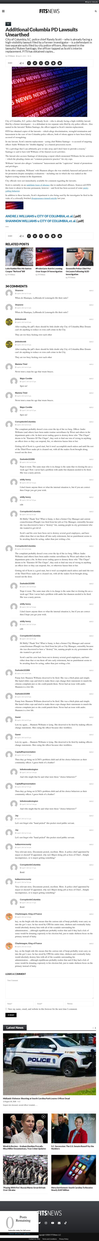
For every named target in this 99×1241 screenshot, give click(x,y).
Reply (91, 290)
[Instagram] (47, 1223)
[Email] (60, 1223)
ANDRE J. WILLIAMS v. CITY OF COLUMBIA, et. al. (39, 216)
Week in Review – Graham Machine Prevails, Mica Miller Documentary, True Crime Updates (24, 1147)
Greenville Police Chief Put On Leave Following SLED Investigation (78, 271)
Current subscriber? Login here (19, 1233)
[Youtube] (54, 1223)
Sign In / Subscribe (92, 2)
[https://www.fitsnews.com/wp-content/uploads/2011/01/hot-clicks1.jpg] (14, 210)
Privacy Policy (63, 1239)
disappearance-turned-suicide (44, 198)
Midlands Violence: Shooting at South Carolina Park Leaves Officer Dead (36, 1098)
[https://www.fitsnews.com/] (49, 1213)
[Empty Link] (93, 1027)
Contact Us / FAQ (34, 1239)
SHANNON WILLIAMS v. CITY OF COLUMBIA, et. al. (40, 221)
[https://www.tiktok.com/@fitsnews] (65, 1223)
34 (30, 56)
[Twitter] (41, 1223)
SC (8, 24)
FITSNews (11, 56)
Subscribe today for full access (19, 1230)
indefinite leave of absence (38, 184)
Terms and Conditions (49, 1239)
